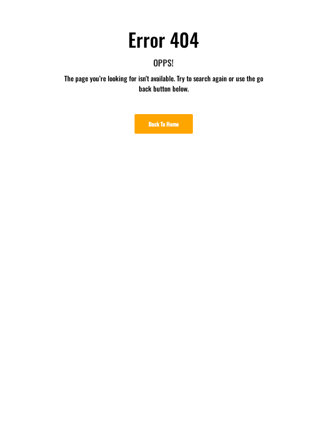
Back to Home (164, 124)
